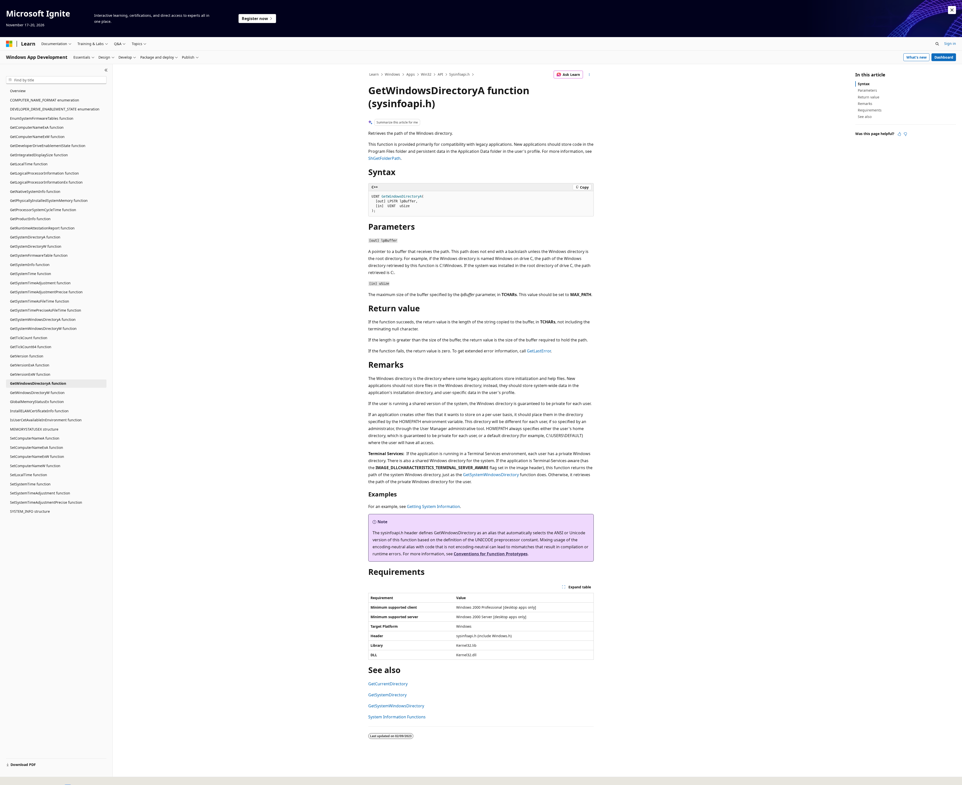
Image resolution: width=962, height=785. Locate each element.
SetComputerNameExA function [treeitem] (36, 447)
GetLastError (539, 351)
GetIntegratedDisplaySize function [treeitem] (39, 155)
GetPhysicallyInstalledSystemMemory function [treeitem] (49, 200)
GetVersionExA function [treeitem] (29, 365)
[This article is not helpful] (905, 134)
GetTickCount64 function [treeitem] (30, 346)
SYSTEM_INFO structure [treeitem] (30, 511)
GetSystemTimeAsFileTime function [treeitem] (39, 301)
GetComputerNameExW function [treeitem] (37, 136)
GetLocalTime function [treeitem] (29, 164)
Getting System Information (433, 506)
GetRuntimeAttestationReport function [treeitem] (42, 228)
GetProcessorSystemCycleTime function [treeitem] (43, 209)
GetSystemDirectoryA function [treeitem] (35, 237)
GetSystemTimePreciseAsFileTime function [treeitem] (45, 310)
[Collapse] (106, 70)
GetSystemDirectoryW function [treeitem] (35, 246)
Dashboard (943, 57)
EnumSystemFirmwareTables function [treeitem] (41, 118)
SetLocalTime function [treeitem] (28, 474)
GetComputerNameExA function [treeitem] (37, 127)
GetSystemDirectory (387, 695)
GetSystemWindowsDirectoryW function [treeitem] (43, 328)
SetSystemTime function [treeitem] (30, 484)
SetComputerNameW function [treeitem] (35, 465)
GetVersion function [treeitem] (26, 356)
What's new (916, 57)
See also (865, 116)
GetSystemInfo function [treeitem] (30, 264)
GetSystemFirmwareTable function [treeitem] (39, 255)
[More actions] (589, 75)
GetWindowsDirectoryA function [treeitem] (38, 383)
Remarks (865, 103)
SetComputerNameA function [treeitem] (34, 438)
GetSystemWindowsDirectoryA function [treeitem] (43, 319)
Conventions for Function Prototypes (491, 554)
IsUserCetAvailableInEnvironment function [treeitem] (46, 420)
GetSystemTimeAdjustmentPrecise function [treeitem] (46, 292)
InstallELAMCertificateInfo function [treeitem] (39, 411)
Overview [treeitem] (18, 90)
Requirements (870, 110)
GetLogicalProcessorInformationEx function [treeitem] (46, 182)
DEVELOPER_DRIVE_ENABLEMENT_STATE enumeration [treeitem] (54, 109)
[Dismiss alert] (952, 10)
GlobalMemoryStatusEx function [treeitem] (37, 401)
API (440, 74)
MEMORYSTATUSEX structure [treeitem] (34, 429)
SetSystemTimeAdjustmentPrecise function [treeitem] (46, 502)
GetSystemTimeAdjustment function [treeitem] (40, 283)
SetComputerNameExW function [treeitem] (37, 456)
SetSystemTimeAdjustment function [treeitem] (40, 493)
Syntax (864, 83)
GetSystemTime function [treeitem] (30, 273)
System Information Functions (397, 717)
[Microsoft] (9, 44)
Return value (868, 97)
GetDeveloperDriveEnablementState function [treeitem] (47, 145)
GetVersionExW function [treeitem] (30, 374)
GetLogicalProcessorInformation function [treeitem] (44, 173)
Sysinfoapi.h (459, 74)
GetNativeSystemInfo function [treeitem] (35, 191)
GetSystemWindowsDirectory (491, 474)
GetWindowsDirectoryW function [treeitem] (37, 392)
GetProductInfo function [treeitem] (30, 218)
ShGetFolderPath (384, 158)
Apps (410, 74)
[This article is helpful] (899, 134)
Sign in (950, 43)
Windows (392, 74)
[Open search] (937, 43)
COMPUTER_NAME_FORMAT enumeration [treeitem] (44, 100)
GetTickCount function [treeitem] (28, 337)
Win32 (426, 74)
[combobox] (56, 80)
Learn (374, 74)
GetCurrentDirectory (388, 684)
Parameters (867, 90)
